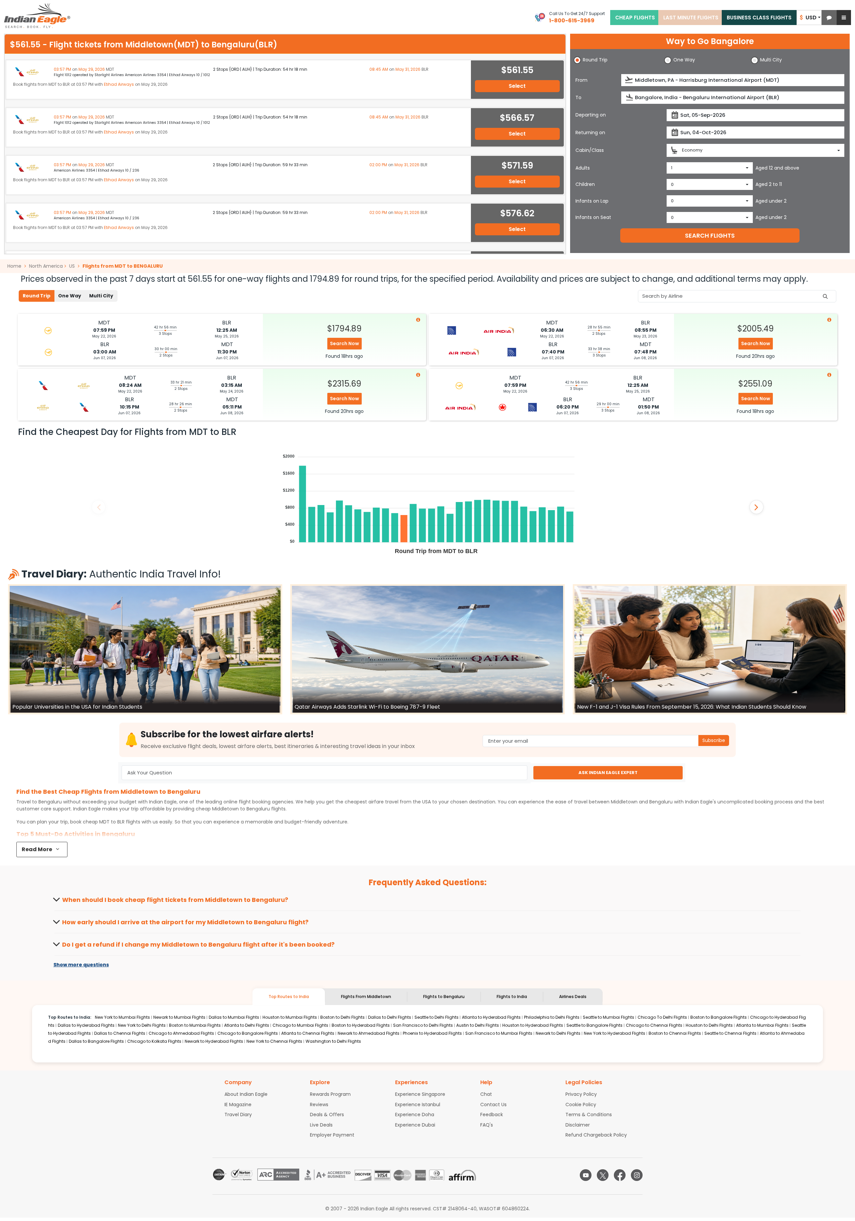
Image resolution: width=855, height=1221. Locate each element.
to (241, 808)
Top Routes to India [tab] (289, 996)
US (72, 266)
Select (517, 86)
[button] (829, 17)
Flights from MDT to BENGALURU (122, 266)
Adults (582, 168)
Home (15, 266)
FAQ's (486, 1125)
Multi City (101, 295)
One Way (69, 295)
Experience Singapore (420, 1094)
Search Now (344, 343)
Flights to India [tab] (512, 996)
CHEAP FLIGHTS (635, 17)
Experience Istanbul (417, 1104)
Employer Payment (332, 1135)
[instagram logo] (637, 1175)
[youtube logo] (585, 1175)
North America (46, 266)
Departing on (590, 114)
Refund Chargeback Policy (596, 1135)
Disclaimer (577, 1125)
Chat (486, 1094)
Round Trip (36, 295)
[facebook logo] (620, 1175)
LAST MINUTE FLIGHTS (690, 17)
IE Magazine (237, 1104)
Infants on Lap (592, 201)
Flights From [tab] (366, 996)
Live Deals (321, 1125)
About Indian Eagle (246, 1094)
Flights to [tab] (444, 996)
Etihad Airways (119, 84)
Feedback (491, 1114)
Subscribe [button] (713, 740)
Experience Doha (414, 1114)
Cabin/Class (589, 150)
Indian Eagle (163, 801)
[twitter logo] (603, 1175)
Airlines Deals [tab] (572, 996)
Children (585, 184)
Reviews (319, 1104)
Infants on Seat (593, 217)
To (578, 97)
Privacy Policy (581, 1094)
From (581, 80)
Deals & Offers (327, 1114)
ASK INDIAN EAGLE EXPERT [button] (608, 772)
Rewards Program (330, 1094)
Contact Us (493, 1104)
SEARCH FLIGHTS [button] (710, 235)
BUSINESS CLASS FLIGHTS (759, 17)
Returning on (590, 132)
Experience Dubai (415, 1125)
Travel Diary (238, 1114)
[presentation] (629, 80)
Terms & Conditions (588, 1114)
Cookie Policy (580, 1104)
